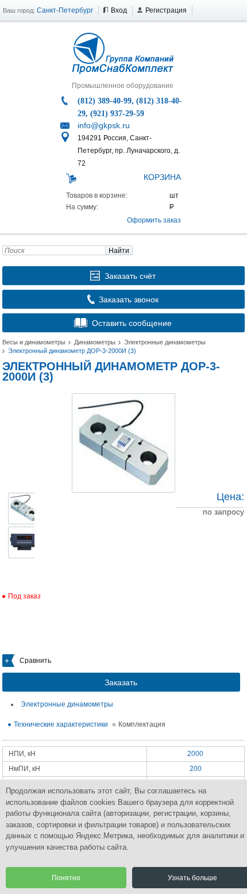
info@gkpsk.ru (104, 125)
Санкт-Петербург (65, 10)
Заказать (121, 682)
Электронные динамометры (165, 342)
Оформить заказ (154, 220)
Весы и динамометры (33, 342)
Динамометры (94, 342)
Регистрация (166, 10)
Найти (119, 251)
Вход (119, 10)
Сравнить (35, 661)
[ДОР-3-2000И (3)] (123, 443)
